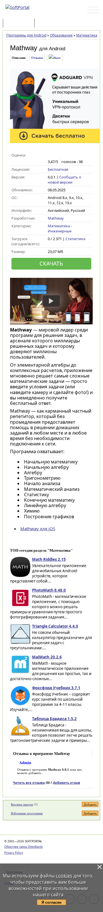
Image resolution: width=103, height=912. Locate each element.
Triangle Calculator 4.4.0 (55, 626)
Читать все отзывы (29, 782)
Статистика (75, 238)
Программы (20, 23)
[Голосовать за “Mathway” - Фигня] (51, 155)
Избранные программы (27, 813)
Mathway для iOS (37, 528)
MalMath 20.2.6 (47, 657)
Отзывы (37, 57)
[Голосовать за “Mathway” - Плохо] (57, 155)
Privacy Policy (13, 853)
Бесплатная (58, 169)
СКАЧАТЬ (51, 263)
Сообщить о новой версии (64, 179)
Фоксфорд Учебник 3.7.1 (56, 687)
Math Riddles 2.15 (49, 559)
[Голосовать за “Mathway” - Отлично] (75, 155)
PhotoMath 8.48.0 (49, 590)
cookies (64, 876)
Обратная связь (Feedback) (23, 847)
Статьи (48, 23)
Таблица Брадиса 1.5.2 (54, 718)
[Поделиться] (55, 57)
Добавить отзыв (66, 782)
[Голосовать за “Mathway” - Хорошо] (69, 155)
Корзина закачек (22, 804)
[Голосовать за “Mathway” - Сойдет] (63, 155)
